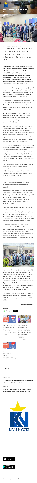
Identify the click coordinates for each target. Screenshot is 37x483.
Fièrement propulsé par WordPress (12, 479)
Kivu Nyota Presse (15, 9)
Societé (8, 368)
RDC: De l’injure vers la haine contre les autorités (9, 353)
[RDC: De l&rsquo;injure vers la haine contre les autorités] (9, 345)
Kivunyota (17, 46)
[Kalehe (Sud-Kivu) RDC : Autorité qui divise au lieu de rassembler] (9, 319)
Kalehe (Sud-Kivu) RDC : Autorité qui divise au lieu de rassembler (9, 327)
